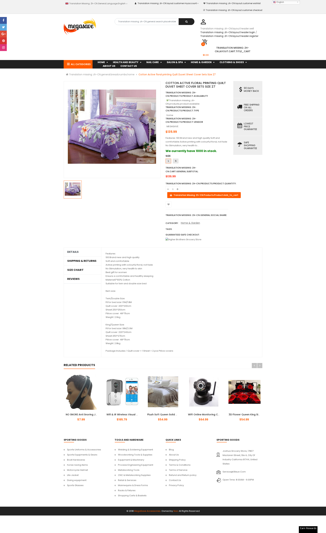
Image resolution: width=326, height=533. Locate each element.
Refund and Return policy (182, 475)
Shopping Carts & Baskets (132, 495)
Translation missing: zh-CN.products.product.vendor (184, 120)
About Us (174, 454)
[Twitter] (3, 27)
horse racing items (77, 465)
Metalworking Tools (128, 470)
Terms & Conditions (180, 465)
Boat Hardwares (76, 459)
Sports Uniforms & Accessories (84, 449)
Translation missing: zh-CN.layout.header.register (229, 36)
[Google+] (3, 34)
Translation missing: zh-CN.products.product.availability (187, 94)
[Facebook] (3, 20)
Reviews (73, 279)
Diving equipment (76, 480)
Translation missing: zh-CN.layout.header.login (227, 32)
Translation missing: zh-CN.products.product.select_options (85, 413)
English (280, 2)
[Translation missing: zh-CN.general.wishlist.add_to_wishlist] (168, 204)
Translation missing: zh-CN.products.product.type (182, 109)
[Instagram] (3, 47)
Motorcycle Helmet (77, 470)
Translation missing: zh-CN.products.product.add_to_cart (125, 413)
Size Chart (75, 270)
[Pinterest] (3, 40)
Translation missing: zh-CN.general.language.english (97, 3)
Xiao (175, 511)
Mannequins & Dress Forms (133, 485)
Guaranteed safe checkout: (183, 234)
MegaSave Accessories (147, 511)
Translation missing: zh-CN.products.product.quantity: (201, 183)
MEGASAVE (172, 126)
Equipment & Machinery (131, 459)
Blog (171, 449)
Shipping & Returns (81, 261)
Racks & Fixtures (126, 490)
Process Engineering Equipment (135, 465)
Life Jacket (73, 475)
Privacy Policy (176, 485)
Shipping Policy (177, 459)
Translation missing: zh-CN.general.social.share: (196, 215)
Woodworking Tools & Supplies (135, 454)
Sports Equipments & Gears (82, 454)
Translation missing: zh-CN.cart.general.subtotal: (182, 169)
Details (73, 252)
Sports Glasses (75, 485)
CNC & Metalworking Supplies (134, 475)
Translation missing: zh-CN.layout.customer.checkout (234, 10)
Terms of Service (178, 470)
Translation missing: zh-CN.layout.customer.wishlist (233, 3)
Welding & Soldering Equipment (135, 449)
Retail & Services (127, 480)
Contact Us (175, 480)
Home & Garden (190, 223)
